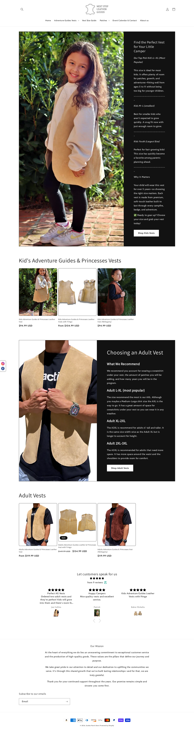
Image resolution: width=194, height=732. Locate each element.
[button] (22, 9)
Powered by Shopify (107, 725)
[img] (97, 578)
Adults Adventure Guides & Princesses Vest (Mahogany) (115, 550)
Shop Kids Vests (146, 233)
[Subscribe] (67, 701)
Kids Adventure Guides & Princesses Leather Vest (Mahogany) (116, 320)
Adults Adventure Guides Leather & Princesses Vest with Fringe (77, 546)
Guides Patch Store (92, 725)
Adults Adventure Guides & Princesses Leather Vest (38, 550)
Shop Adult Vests (120, 468)
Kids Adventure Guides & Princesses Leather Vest (37, 320)
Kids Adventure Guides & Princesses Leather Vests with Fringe (76, 320)
